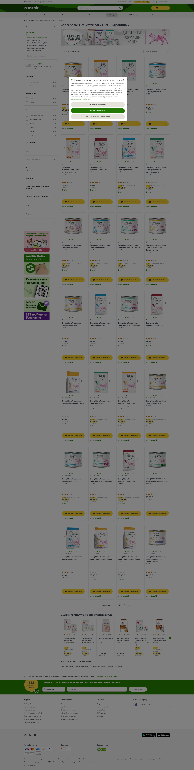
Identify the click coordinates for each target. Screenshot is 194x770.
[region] (98, 99)
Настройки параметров (98, 105)
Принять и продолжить (98, 111)
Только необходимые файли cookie (97, 117)
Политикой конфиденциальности (81, 100)
